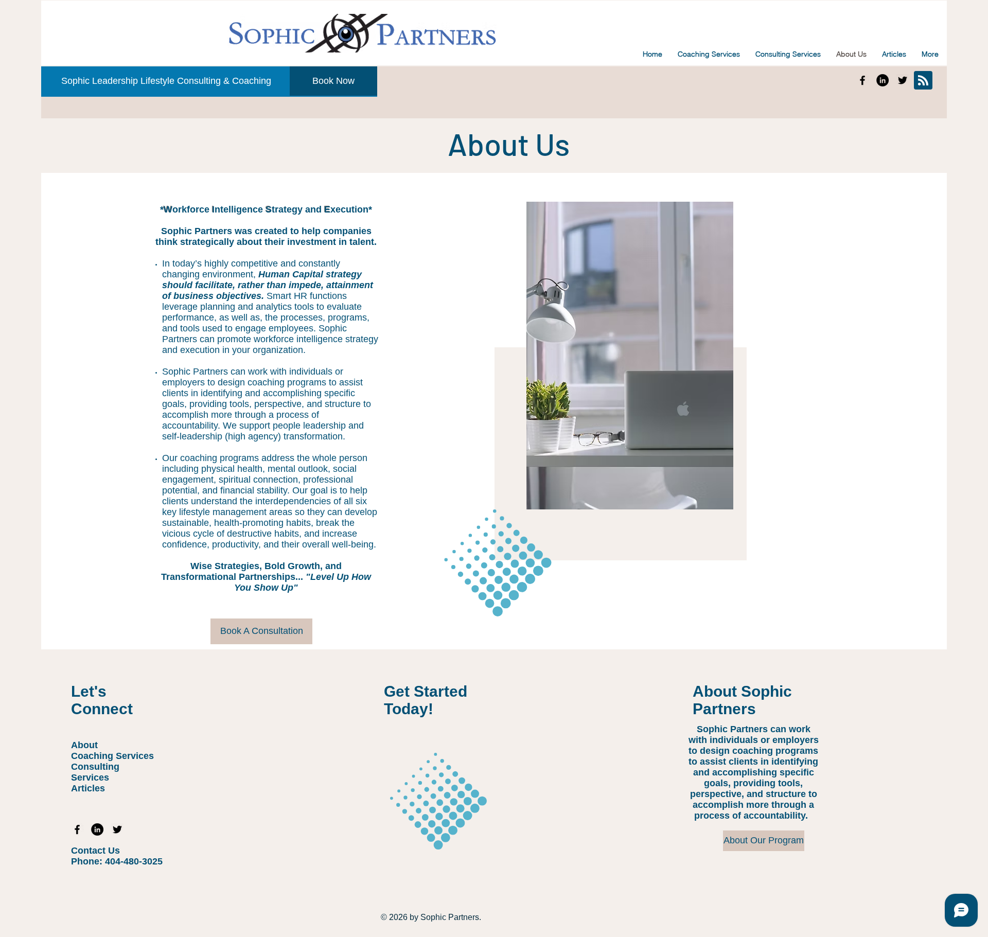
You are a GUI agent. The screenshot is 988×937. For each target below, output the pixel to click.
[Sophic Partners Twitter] (902, 80)
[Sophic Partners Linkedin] (882, 80)
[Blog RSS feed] (923, 81)
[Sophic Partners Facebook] (862, 80)
